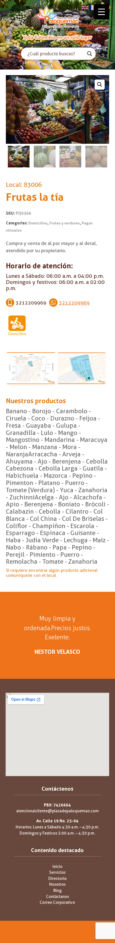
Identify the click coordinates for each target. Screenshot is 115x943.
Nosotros (57, 884)
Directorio (57, 878)
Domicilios (37, 223)
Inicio (57, 866)
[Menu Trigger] (101, 11)
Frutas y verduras (64, 223)
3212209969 (74, 303)
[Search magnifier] (90, 54)
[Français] (92, 7)
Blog (57, 890)
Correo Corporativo (57, 902)
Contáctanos (57, 896)
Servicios (57, 872)
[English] (85, 7)
